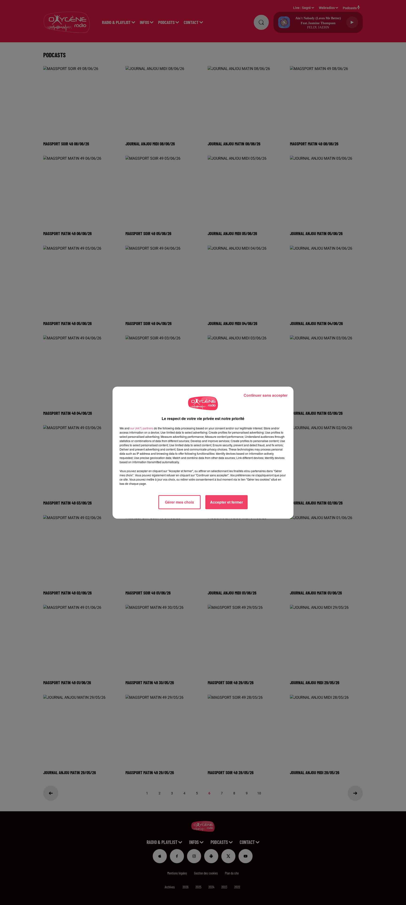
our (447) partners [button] (141, 428)
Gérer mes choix (179, 502)
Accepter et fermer (226, 502)
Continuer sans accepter (266, 395)
